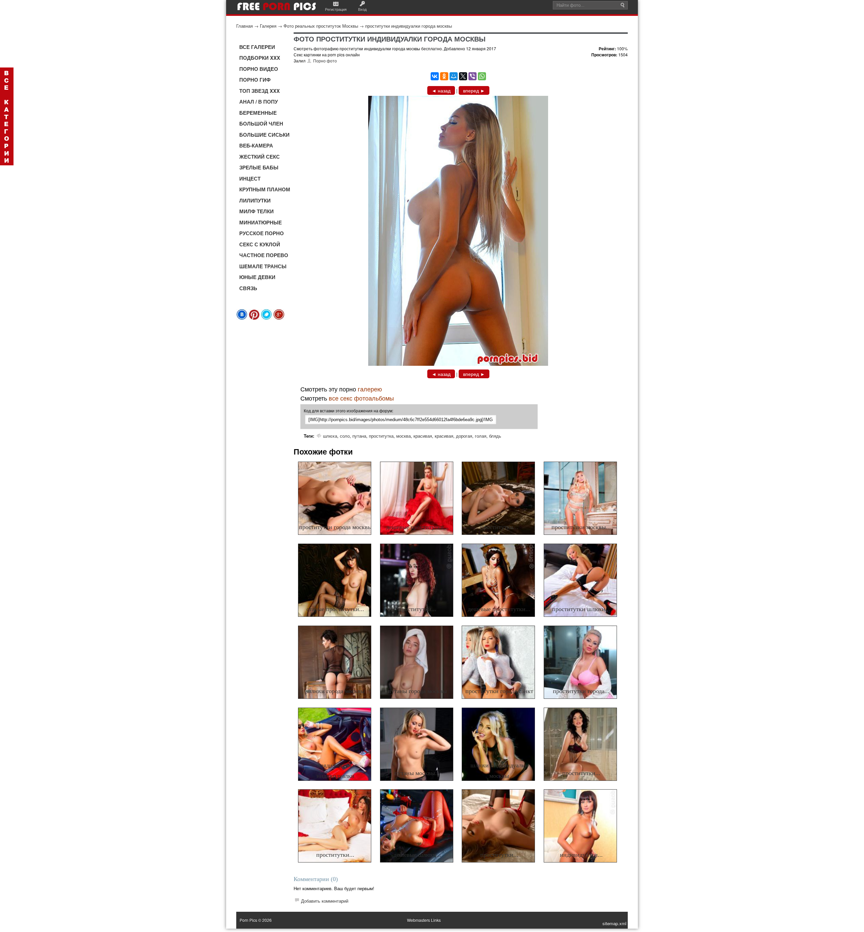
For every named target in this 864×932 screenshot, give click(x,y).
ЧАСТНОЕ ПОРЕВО (263, 255)
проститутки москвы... (581, 527)
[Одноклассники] (444, 76)
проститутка (381, 436)
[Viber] (472, 76)
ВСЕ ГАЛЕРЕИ (257, 47)
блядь (495, 436)
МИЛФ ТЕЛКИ (256, 211)
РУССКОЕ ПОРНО (261, 233)
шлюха (330, 436)
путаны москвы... (417, 773)
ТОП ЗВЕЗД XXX (259, 90)
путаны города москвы (417, 691)
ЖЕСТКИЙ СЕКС (259, 156)
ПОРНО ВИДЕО (258, 69)
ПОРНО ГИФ (255, 79)
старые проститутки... (335, 609)
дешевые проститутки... (417, 527)
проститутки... (499, 527)
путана (359, 436)
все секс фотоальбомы (361, 397)
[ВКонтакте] (435, 76)
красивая (422, 436)
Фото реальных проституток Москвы (321, 26)
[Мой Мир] (454, 76)
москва (403, 436)
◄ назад (441, 90)
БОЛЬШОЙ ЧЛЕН (261, 123)
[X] (463, 76)
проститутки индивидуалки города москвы (408, 26)
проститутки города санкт (499, 691)
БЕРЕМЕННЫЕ (258, 112)
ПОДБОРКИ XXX (259, 57)
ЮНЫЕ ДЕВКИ (257, 277)
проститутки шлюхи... (581, 609)
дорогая (464, 436)
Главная (244, 26)
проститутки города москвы (335, 527)
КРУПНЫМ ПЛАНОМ (264, 189)
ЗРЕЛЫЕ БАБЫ (258, 167)
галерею (370, 388)
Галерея (268, 26)
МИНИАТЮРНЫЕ (260, 222)
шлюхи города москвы (335, 691)
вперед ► (474, 90)
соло (345, 436)
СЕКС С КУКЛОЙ (259, 244)
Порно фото (325, 60)
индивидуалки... (581, 854)
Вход (362, 9)
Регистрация (336, 9)
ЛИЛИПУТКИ (255, 200)
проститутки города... (581, 691)
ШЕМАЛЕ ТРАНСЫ (263, 266)
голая (480, 436)
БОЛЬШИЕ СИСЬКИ (264, 134)
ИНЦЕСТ (250, 178)
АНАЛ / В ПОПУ (258, 101)
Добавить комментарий (324, 901)
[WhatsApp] (482, 76)
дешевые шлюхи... (417, 854)
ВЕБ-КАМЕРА (256, 145)
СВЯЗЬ (248, 288)
